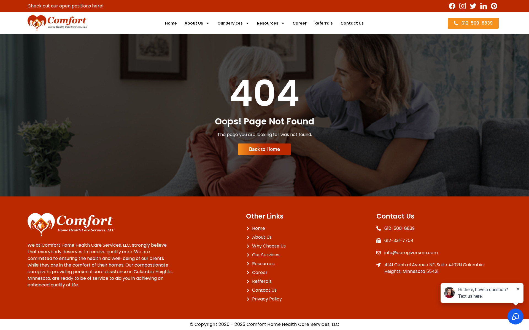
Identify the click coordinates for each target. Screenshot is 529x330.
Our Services (230, 23)
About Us (194, 23)
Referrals (323, 23)
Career (300, 23)
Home (171, 23)
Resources (267, 23)
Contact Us (352, 23)
